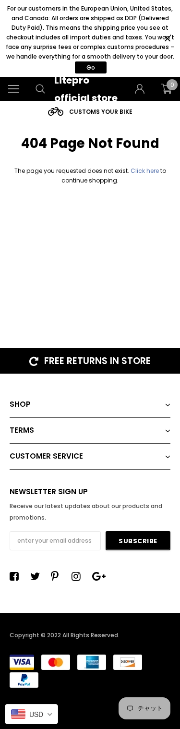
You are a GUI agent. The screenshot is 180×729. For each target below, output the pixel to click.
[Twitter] (37, 576)
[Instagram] (79, 576)
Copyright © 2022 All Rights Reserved (64, 635)
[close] (167, 38)
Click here (145, 171)
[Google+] (99, 576)
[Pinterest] (58, 576)
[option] (90, 111)
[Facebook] (17, 576)
